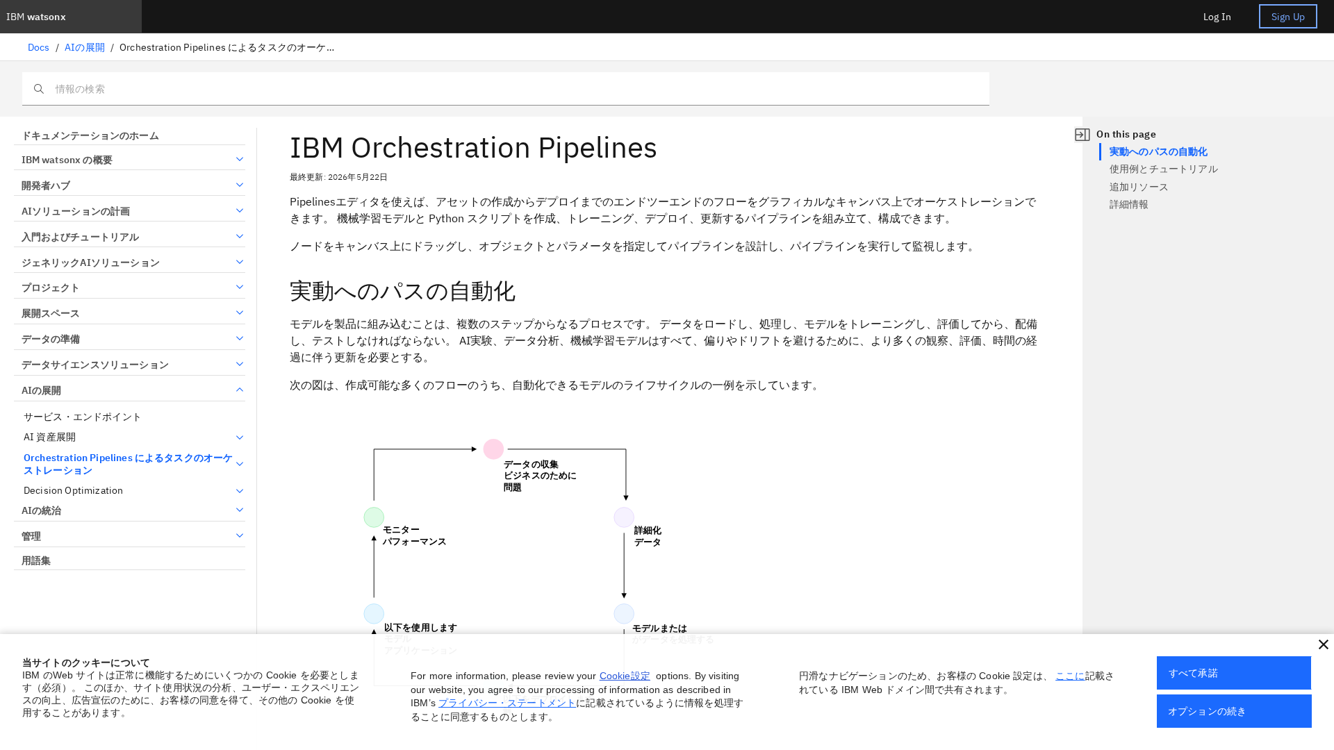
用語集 (36, 560)
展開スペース (51, 313)
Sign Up (1288, 16)
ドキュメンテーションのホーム (90, 135)
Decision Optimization (73, 491)
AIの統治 (41, 510)
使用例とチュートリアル (1164, 168)
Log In (1217, 16)
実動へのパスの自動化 (1159, 151)
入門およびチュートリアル (80, 237)
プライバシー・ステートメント (507, 702)
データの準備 (51, 339)
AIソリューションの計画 (76, 211)
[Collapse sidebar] (1082, 134)
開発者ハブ (46, 185)
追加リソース (1139, 187)
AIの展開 (85, 47)
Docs (39, 47)
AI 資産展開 (50, 437)
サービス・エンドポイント (83, 417)
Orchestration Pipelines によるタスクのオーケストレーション (128, 464)
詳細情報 (1129, 204)
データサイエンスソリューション (95, 364)
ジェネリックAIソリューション (91, 262)
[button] (1323, 644)
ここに (1070, 675)
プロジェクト (51, 287)
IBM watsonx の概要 (67, 159)
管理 (31, 536)
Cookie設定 (625, 675)
